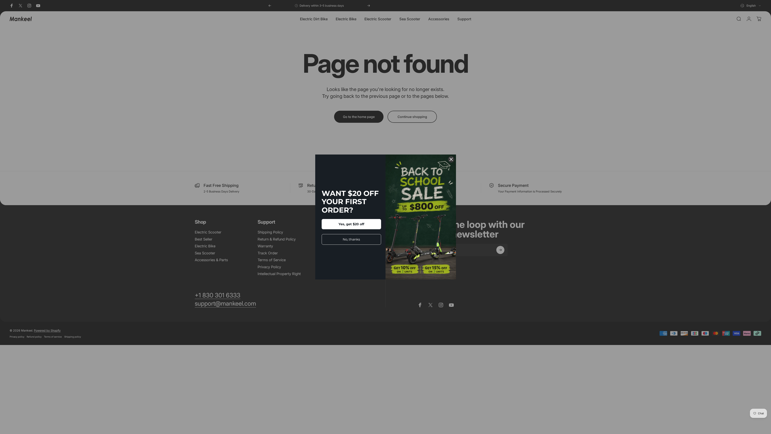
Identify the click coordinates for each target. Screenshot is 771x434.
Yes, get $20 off (351, 224)
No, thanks (351, 239)
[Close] (451, 159)
